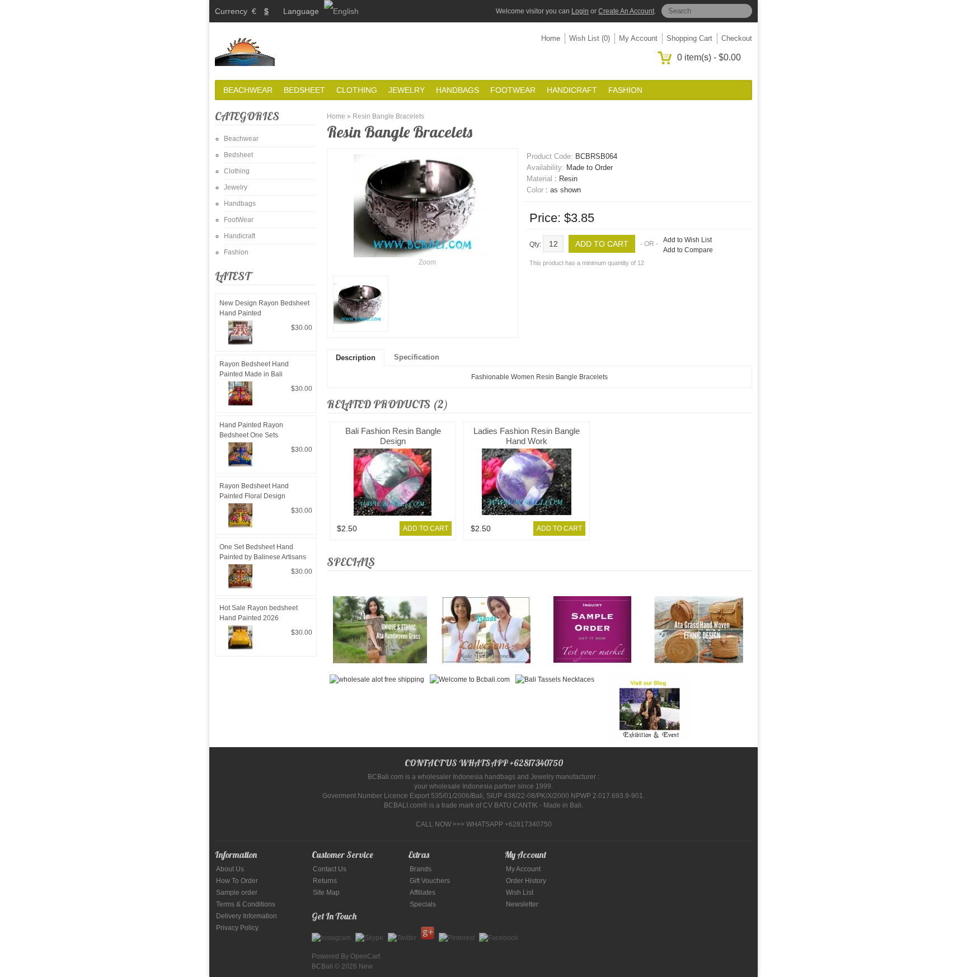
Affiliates (422, 892)
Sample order (236, 892)
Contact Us (329, 869)
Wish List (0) (589, 38)
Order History (526, 881)
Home (550, 38)
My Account (638, 38)
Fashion (625, 90)
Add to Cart (425, 528)
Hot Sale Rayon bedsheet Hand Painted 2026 (258, 613)
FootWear (513, 90)
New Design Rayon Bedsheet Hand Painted (264, 308)
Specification (416, 357)
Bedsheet (304, 90)
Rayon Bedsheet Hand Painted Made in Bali (254, 369)
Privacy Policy (237, 928)
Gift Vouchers (430, 881)
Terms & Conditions (245, 904)
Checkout (736, 38)
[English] (341, 11)
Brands (420, 869)
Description (355, 357)
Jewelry (406, 90)
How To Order (237, 881)
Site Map (326, 892)
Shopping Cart (689, 38)
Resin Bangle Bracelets (388, 116)
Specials (423, 904)
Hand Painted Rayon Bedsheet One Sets (251, 430)
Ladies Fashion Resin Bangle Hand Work (526, 436)
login (580, 11)
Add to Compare (688, 250)
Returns (325, 881)
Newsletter (522, 904)
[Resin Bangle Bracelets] (361, 304)
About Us (230, 869)
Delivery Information (246, 916)
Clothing (356, 90)
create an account (626, 11)
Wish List (519, 892)
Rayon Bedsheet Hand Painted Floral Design (254, 491)
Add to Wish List (687, 240)
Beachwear (248, 90)
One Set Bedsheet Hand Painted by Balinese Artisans (262, 552)
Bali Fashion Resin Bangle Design (393, 436)
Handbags (457, 90)
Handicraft (572, 90)
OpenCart (365, 956)
